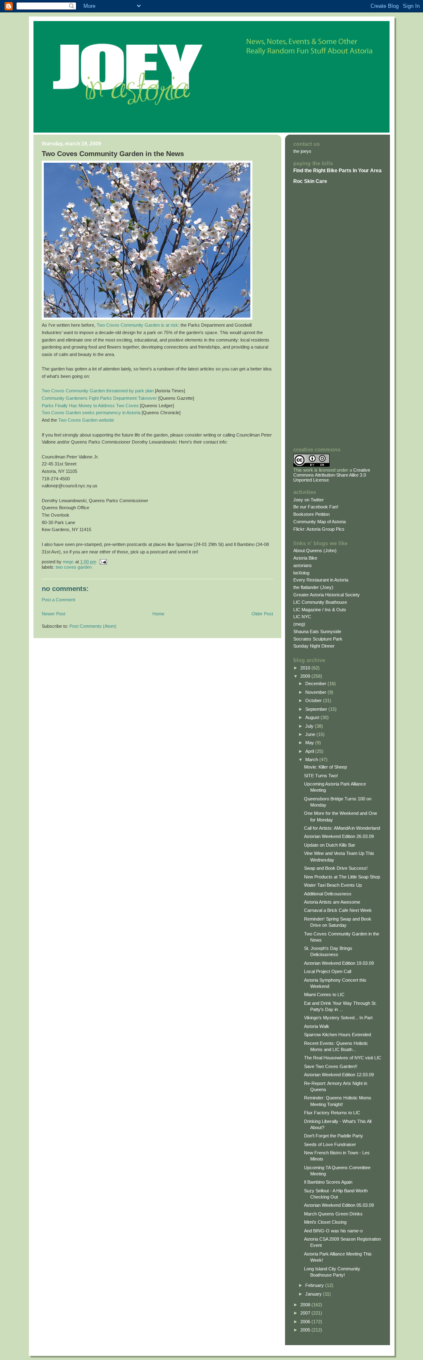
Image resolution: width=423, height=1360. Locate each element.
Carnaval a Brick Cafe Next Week (338, 910)
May (310, 742)
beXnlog (301, 572)
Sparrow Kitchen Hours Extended (337, 1034)
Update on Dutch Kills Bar (329, 845)
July (310, 726)
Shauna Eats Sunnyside (317, 631)
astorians (302, 565)
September (316, 709)
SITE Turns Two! (321, 775)
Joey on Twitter (308, 499)
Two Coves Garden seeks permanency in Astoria (91, 412)
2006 (305, 1321)
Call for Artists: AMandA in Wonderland (342, 828)
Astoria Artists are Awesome (332, 902)
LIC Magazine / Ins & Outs (319, 609)
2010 (305, 667)
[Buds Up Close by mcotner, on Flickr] (147, 318)
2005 (305, 1329)
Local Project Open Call (327, 971)
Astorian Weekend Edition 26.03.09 (339, 836)
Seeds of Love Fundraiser (330, 1144)
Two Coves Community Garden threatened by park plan (98, 390)
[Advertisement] (318, 315)
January (314, 1293)
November (316, 692)
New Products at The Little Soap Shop (342, 876)
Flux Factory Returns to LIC (332, 1112)
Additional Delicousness (328, 893)
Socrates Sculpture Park (317, 638)
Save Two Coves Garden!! (330, 1066)
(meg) (299, 624)
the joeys (302, 151)
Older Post (262, 613)
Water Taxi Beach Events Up (333, 885)
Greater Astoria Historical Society (326, 594)
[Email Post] (103, 561)
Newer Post (53, 613)
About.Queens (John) (315, 550)
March (312, 759)
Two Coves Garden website (86, 420)
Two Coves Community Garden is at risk (137, 325)
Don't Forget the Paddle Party (333, 1135)
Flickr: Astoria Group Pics (319, 529)
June (310, 734)
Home (158, 613)
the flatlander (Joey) (313, 587)
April (310, 751)
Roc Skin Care (310, 181)
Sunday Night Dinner (314, 645)
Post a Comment (58, 599)
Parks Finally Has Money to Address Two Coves (90, 405)
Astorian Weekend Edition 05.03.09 (339, 1205)
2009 (305, 676)
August (313, 717)
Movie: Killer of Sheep (325, 766)
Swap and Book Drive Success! (336, 868)
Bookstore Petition (311, 514)
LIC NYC (302, 616)
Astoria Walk (316, 1026)
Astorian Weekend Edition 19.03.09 (339, 963)
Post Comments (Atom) (92, 626)
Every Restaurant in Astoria (320, 579)
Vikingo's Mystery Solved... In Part (338, 1017)
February (315, 1285)
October (314, 700)
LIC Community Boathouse (320, 602)
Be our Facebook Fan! (315, 506)
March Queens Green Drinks (333, 1213)
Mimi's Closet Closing (325, 1222)
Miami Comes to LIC (324, 994)
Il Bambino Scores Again (328, 1182)
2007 (305, 1312)
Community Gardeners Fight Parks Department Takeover (99, 398)
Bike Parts (340, 170)
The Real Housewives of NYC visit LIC (342, 1057)
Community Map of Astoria (319, 521)
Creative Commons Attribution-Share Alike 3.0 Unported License (331, 475)
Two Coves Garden (74, 567)
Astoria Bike (305, 557)
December (316, 683)
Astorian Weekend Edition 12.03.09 (339, 1074)
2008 (305, 1304)
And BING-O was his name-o (333, 1230)
